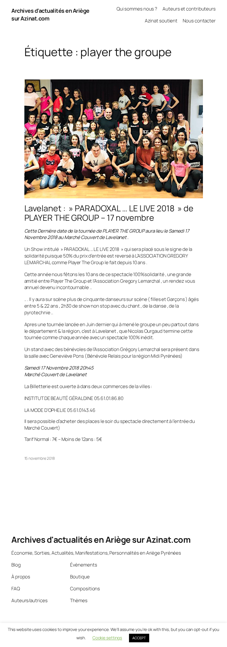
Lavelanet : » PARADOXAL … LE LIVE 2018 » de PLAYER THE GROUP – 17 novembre (109, 213)
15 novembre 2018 (39, 458)
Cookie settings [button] (107, 638)
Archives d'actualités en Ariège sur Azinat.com (100, 539)
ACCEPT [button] (139, 637)
